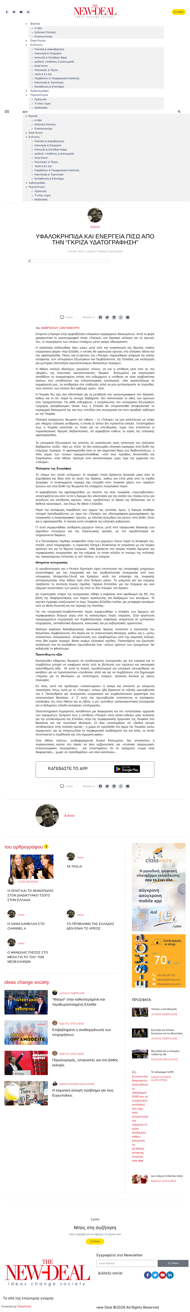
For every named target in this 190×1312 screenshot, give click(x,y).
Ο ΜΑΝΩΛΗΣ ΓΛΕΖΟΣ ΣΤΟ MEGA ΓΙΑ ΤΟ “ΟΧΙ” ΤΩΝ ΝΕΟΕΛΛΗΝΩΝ (27, 957)
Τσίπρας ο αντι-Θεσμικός (164, 1009)
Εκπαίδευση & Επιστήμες (49, 86)
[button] (93, 112)
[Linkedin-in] (28, 12)
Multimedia (40, 107)
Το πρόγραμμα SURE (162, 1072)
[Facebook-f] (6, 12)
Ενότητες (36, 44)
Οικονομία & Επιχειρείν (47, 53)
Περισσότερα (39, 94)
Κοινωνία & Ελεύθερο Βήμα (50, 57)
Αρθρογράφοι (39, 90)
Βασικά (35, 23)
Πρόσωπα (40, 99)
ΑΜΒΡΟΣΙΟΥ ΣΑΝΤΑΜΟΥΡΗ (60, 328)
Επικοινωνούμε (43, 36)
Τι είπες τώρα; (42, 103)
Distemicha (24, 1306)
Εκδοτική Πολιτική (45, 32)
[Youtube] (21, 12)
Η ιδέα (38, 28)
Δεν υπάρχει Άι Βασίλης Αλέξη (167, 1176)
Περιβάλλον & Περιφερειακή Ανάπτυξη (56, 78)
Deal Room (38, 40)
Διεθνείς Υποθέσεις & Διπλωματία (54, 61)
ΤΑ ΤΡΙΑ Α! (74, 866)
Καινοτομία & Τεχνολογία (48, 82)
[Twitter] (14, 12)
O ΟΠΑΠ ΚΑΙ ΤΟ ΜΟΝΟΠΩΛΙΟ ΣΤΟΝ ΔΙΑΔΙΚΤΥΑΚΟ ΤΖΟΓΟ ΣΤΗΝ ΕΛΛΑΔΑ (30, 895)
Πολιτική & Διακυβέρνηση (49, 49)
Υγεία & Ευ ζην (43, 74)
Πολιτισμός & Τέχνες (46, 70)
